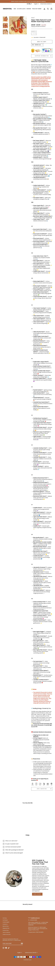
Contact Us (5, 924)
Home (32, 17)
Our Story (37, 894)
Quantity (34, 31)
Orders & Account (6, 934)
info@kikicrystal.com (38, 739)
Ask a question (42, 788)
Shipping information (42, 55)
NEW (15, 9)
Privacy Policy (6, 930)
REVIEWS (29, 9)
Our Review (5, 920)
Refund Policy (6, 926)
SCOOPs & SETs (21, 9)
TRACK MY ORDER (36, 9)
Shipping (33, 26)
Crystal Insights (6, 922)
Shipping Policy (6, 928)
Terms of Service (6, 932)
